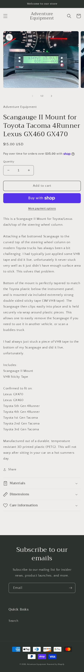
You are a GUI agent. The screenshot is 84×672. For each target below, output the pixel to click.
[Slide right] (51, 96)
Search (14, 621)
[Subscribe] (70, 588)
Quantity (8, 161)
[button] (5, 16)
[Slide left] (32, 96)
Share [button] (12, 469)
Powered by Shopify (56, 664)
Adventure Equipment (36, 664)
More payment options (42, 208)
